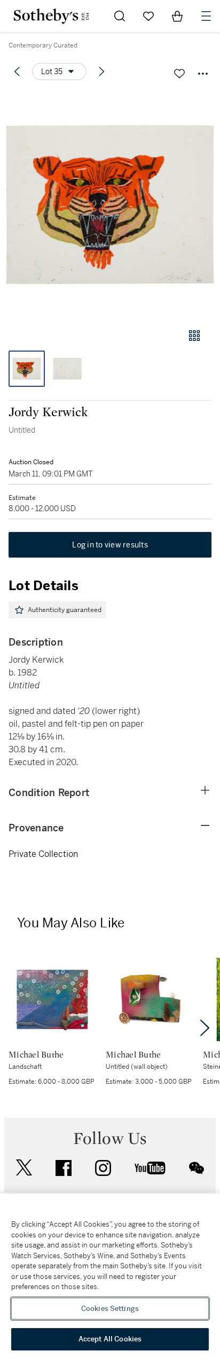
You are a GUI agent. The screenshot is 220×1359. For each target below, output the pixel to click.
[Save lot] (179, 73)
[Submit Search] (119, 16)
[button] (110, 205)
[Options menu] (203, 73)
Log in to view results (110, 545)
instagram (103, 1168)
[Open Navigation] (206, 16)
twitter (24, 1167)
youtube (150, 1168)
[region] (110, 1276)
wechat (196, 1168)
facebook (64, 1168)
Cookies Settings (110, 1308)
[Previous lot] (17, 71)
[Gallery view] (194, 335)
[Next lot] (101, 71)
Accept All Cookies (110, 1339)
